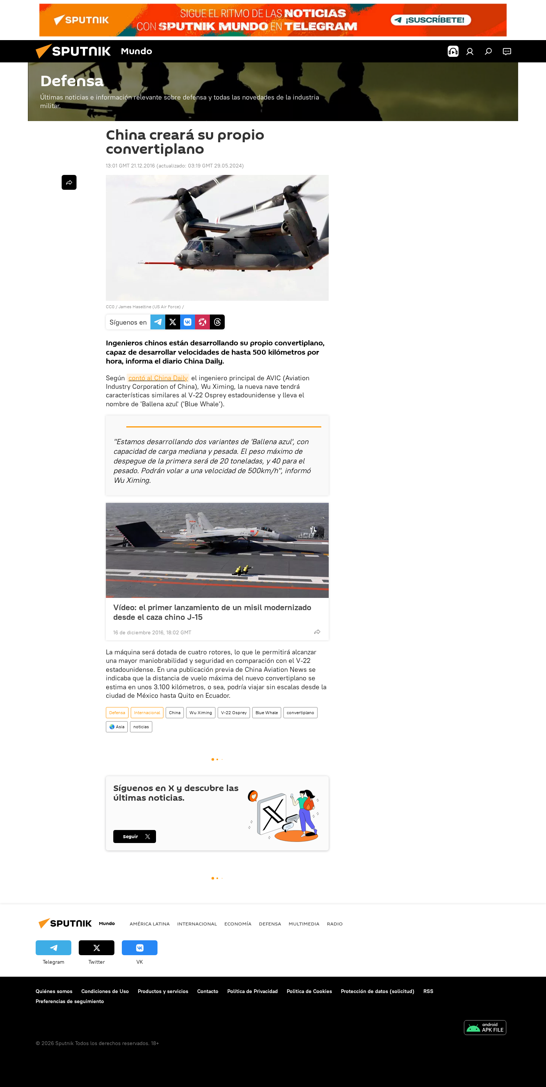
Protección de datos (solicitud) (378, 991)
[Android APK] (485, 1028)
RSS (428, 991)
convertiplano (300, 712)
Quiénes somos (54, 991)
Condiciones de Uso (105, 991)
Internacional (147, 712)
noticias (141, 726)
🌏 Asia (116, 726)
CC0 (110, 306)
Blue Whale (267, 712)
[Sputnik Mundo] (76, 60)
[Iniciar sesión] (469, 51)
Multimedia (304, 923)
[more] (317, 631)
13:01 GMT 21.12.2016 (130, 165)
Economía (237, 923)
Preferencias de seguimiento (70, 1001)
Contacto (207, 991)
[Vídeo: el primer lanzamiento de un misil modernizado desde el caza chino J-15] (217, 550)
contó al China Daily (158, 378)
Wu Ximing (200, 712)
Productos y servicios (163, 991)
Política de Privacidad (252, 991)
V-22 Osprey (234, 712)
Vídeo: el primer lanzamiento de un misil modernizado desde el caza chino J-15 (212, 612)
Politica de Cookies (309, 991)
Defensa (117, 712)
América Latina (150, 923)
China (175, 712)
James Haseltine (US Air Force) (149, 306)
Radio (335, 923)
